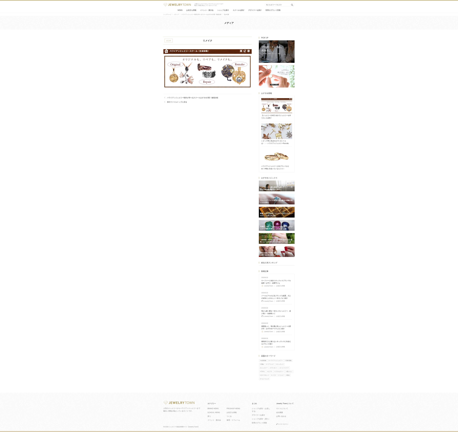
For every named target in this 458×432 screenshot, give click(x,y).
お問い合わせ (281, 416)
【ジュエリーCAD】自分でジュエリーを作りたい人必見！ (276, 106)
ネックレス (280, 364)
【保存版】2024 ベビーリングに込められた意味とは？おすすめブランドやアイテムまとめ (277, 238)
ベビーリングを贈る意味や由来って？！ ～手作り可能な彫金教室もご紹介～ (277, 186)
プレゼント (274, 368)
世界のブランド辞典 (273, 10)
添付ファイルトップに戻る (177, 102)
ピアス (270, 371)
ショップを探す (223, 10)
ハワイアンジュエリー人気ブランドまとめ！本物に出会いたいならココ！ (276, 156)
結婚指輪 (263, 360)
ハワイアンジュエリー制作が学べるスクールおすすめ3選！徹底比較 (192, 98)
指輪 (262, 364)
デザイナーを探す (255, 10)
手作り (263, 371)
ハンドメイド (285, 368)
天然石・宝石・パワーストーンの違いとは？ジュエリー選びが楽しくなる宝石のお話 (277, 225)
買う (209, 416)
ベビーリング (265, 379)
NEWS (180, 10)
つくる (229, 416)
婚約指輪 (288, 360)
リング (282, 375)
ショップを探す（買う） (261, 419)
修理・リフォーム (233, 420)
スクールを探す (239, 10)
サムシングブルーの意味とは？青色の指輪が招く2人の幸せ (277, 199)
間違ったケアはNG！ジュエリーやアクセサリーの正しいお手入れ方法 (277, 212)
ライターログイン (283, 424)
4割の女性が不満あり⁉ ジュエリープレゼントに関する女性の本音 (277, 251)
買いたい (289, 371)
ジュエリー (264, 368)
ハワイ (274, 375)
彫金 (288, 375)
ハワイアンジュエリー (276, 360)
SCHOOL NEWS (214, 412)
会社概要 (279, 412)
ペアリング (270, 364)
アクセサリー (280, 371)
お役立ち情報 (191, 10)
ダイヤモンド (265, 375)
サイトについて (282, 408)
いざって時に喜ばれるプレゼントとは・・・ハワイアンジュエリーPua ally (276, 131)
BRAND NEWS (213, 408)
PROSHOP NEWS (233, 408)
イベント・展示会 (206, 10)
